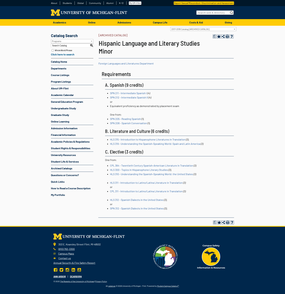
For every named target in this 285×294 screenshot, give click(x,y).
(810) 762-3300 (66, 248)
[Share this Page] (223, 36)
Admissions (124, 22)
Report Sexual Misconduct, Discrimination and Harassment (204, 3)
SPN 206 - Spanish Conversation (128, 123)
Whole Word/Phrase (63, 50)
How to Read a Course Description (71, 188)
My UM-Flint (135, 3)
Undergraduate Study (63, 108)
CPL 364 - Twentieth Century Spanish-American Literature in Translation (151, 165)
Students (67, 3)
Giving (228, 22)
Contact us (64, 258)
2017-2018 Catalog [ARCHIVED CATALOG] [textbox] (190, 29)
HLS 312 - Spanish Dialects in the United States (136, 199)
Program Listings (61, 81)
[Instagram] (67, 269)
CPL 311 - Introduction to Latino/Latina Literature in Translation (146, 191)
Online (91, 22)
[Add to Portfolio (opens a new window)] (219, 36)
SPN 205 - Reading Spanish (125, 118)
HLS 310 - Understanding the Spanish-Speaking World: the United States (151, 174)
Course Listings (60, 75)
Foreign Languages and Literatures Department (126, 63)
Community (95, 3)
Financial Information (63, 134)
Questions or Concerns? (65, 175)
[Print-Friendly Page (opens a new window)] (227, 36)
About (54, 3)
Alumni (110, 3)
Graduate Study (60, 114)
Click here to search (62, 54)
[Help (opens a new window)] (232, 36)
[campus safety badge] (211, 256)
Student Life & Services (65, 161)
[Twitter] (61, 269)
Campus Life (160, 22)
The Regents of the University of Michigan (77, 281)
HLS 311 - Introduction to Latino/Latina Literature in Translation (146, 182)
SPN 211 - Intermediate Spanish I (128, 93)
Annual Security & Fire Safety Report (74, 262)
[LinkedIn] (73, 269)
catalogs (111, 286)
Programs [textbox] (56, 41)
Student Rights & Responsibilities (70, 148)
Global (80, 3)
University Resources (63, 154)
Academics (59, 22)
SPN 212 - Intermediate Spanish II (129, 97)
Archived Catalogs (61, 168)
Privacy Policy (101, 281)
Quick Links (57, 181)
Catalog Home (59, 61)
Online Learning (60, 121)
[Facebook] (55, 269)
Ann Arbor (59, 276)
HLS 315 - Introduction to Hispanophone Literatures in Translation (147, 139)
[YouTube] (79, 269)
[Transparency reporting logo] (165, 256)
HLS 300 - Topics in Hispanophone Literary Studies (139, 169)
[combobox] (203, 29)
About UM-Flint (60, 88)
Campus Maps (66, 253)
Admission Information (64, 128)
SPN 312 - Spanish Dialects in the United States (137, 208)
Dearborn (76, 276)
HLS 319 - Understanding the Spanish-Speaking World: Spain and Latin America (155, 143)
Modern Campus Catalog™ (168, 286)
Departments (58, 68)
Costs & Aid (196, 22)
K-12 (121, 3)
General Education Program (67, 101)
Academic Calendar (62, 94)
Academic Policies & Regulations (70, 141)
